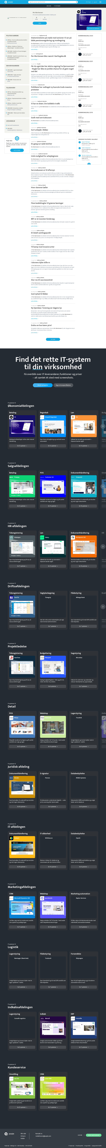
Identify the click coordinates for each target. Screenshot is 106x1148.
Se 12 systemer (21, 446)
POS (42, 473)
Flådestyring (76, 593)
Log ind (95, 2)
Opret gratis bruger (93, 1135)
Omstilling (13, 1074)
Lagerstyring (76, 713)
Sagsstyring (76, 653)
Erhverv (23, 1136)
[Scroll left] (3, 429)
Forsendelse (76, 954)
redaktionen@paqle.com (43, 1136)
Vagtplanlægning (47, 593)
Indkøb (43, 1014)
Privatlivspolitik (79, 1146)
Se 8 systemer (83, 807)
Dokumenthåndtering (80, 473)
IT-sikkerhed (45, 833)
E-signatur (44, 773)
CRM (11, 893)
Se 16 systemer (83, 506)
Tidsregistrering (16, 533)
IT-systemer (57, 6)
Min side (49, 6)
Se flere (53, 339)
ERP (72, 1014)
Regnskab (44, 412)
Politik (23, 1138)
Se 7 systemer (52, 626)
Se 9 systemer (83, 927)
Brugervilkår (88, 1146)
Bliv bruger (88, 2)
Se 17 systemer (21, 566)
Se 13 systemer (83, 446)
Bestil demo (17, 150)
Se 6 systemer (52, 686)
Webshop (44, 713)
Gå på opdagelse (43, 385)
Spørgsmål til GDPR (96, 1146)
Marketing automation (80, 893)
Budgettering (45, 653)
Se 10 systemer (52, 867)
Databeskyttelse (78, 773)
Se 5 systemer (52, 807)
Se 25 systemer (21, 1107)
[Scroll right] (103, 429)
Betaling (12, 412)
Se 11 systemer (21, 927)
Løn (72, 412)
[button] (89, 163)
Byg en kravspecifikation (63, 385)
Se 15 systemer (52, 506)
